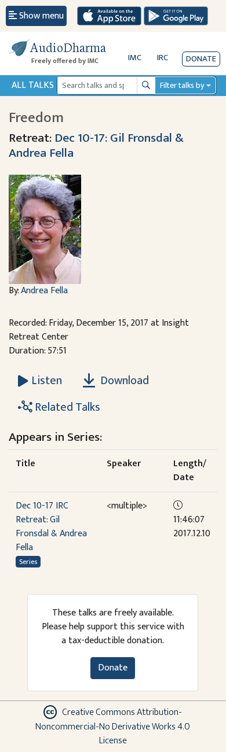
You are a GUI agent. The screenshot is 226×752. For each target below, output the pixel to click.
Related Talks (66, 407)
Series (28, 561)
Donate (201, 58)
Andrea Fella (44, 290)
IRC (162, 57)
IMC (134, 57)
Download (123, 380)
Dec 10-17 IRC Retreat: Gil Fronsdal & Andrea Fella (51, 526)
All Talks (33, 85)
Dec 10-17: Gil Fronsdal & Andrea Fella (96, 145)
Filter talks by (182, 85)
